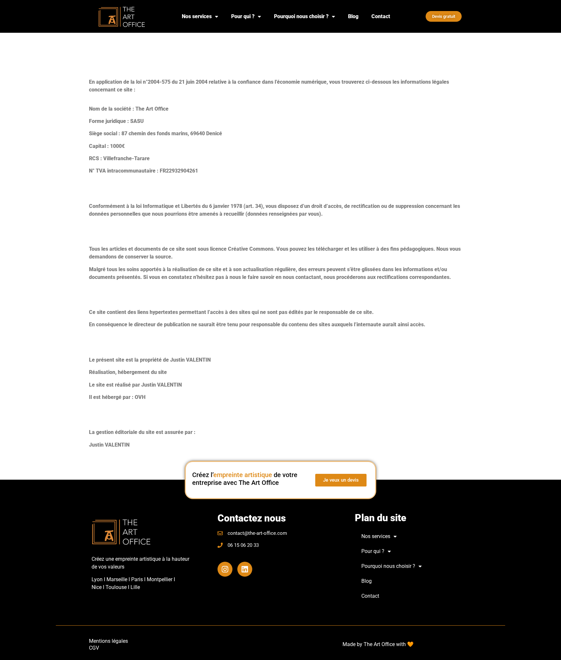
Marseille (116, 579)
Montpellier (159, 579)
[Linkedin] (244, 569)
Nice (97, 587)
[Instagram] (225, 569)
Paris (137, 579)
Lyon (97, 579)
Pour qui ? (243, 16)
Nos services (197, 16)
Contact (380, 16)
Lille (135, 587)
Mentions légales (108, 641)
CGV (94, 648)
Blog (353, 16)
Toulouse (117, 587)
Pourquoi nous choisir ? (301, 16)
